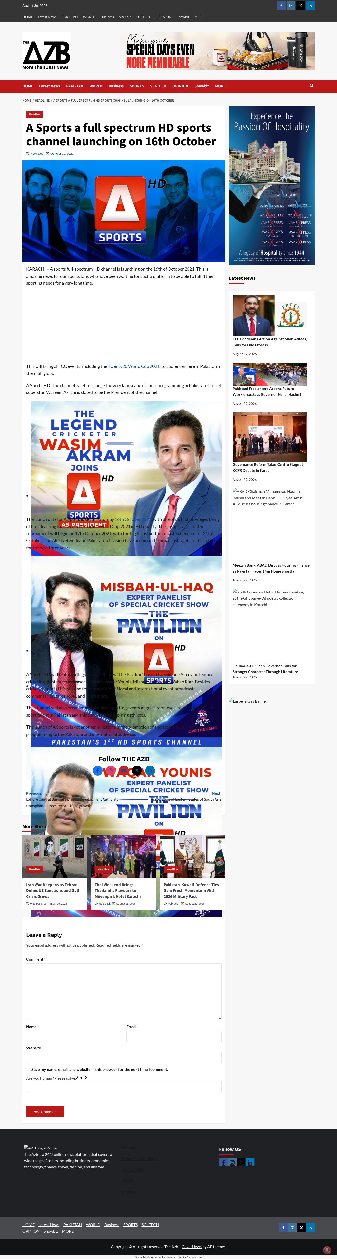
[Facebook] (98, 771)
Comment (36, 959)
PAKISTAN (69, 17)
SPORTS (125, 17)
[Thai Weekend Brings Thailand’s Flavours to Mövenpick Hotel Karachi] (123, 856)
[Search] (312, 86)
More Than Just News (45, 67)
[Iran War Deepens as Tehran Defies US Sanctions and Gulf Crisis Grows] (55, 856)
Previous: (72, 800)
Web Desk (36, 904)
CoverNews (192, 1246)
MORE (199, 17)
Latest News (47, 17)
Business (107, 17)
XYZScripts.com (192, 1257)
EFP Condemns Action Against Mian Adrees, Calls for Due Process (270, 342)
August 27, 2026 (195, 904)
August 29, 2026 (57, 904)
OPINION (164, 17)
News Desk (37, 153)
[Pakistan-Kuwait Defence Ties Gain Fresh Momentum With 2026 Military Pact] (192, 856)
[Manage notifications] (327, 1250)
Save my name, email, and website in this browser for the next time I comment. (99, 1069)
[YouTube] (124, 771)
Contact (128, 1147)
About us (129, 1192)
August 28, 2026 (126, 904)
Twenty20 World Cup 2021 (134, 366)
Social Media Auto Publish (150, 1257)
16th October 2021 (133, 519)
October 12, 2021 (62, 153)
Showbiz (183, 17)
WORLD (89, 17)
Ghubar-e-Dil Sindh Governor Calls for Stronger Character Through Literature (265, 669)
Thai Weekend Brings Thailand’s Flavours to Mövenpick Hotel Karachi (118, 891)
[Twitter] (137, 771)
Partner (128, 1179)
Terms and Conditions (140, 1158)
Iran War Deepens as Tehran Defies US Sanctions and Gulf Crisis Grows (52, 891)
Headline (34, 114)
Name (32, 1026)
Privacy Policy (133, 1169)
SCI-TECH (144, 17)
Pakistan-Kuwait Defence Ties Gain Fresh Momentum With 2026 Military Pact (191, 891)
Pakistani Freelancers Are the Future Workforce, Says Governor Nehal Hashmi (267, 392)
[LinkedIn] (150, 771)
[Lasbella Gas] (248, 701)
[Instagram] (111, 771)
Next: (186, 796)
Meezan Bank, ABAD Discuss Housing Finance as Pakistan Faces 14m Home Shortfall (271, 568)
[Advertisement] (124, 326)
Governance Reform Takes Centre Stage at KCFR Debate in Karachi (268, 468)
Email (132, 1026)
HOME (27, 17)
